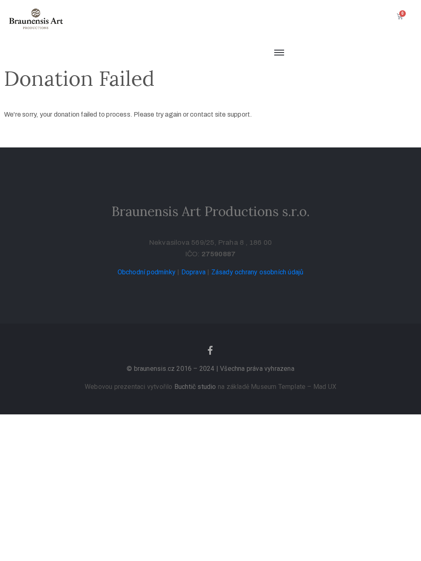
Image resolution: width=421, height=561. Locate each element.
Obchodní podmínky (147, 272)
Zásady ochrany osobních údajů (257, 272)
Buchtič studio (195, 387)
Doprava (193, 272)
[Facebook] (210, 350)
